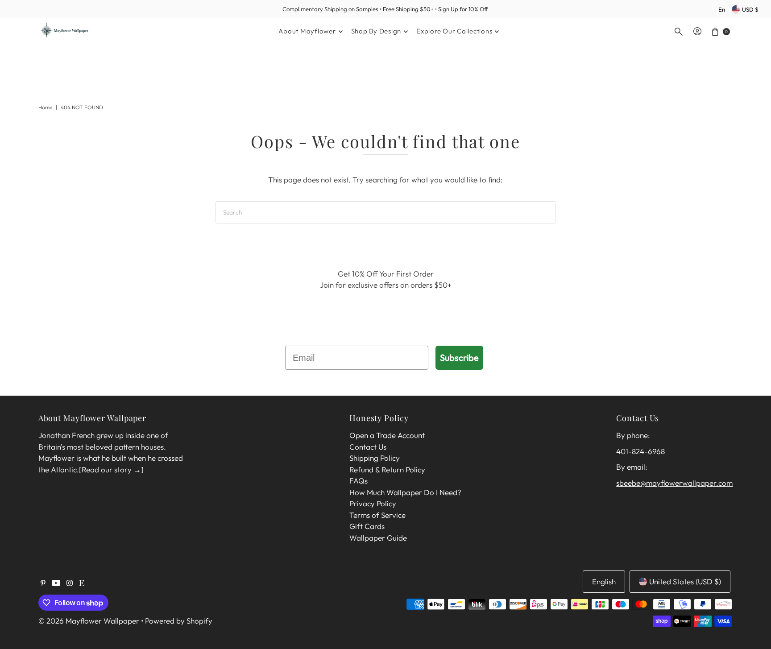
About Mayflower (307, 31)
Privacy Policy (372, 503)
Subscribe (459, 357)
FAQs (358, 480)
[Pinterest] (43, 583)
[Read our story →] (111, 469)
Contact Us (367, 446)
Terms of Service (377, 515)
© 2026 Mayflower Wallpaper (88, 620)
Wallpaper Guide (378, 537)
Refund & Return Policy (387, 469)
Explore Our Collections (454, 31)
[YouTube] (56, 583)
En (721, 9)
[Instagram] (69, 583)
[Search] (678, 32)
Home (45, 107)
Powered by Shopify (178, 620)
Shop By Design (376, 31)
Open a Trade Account (387, 435)
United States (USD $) (685, 581)
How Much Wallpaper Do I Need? (405, 492)
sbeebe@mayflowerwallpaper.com (674, 483)
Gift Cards (367, 526)
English (604, 581)
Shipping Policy (374, 458)
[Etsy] (81, 583)
